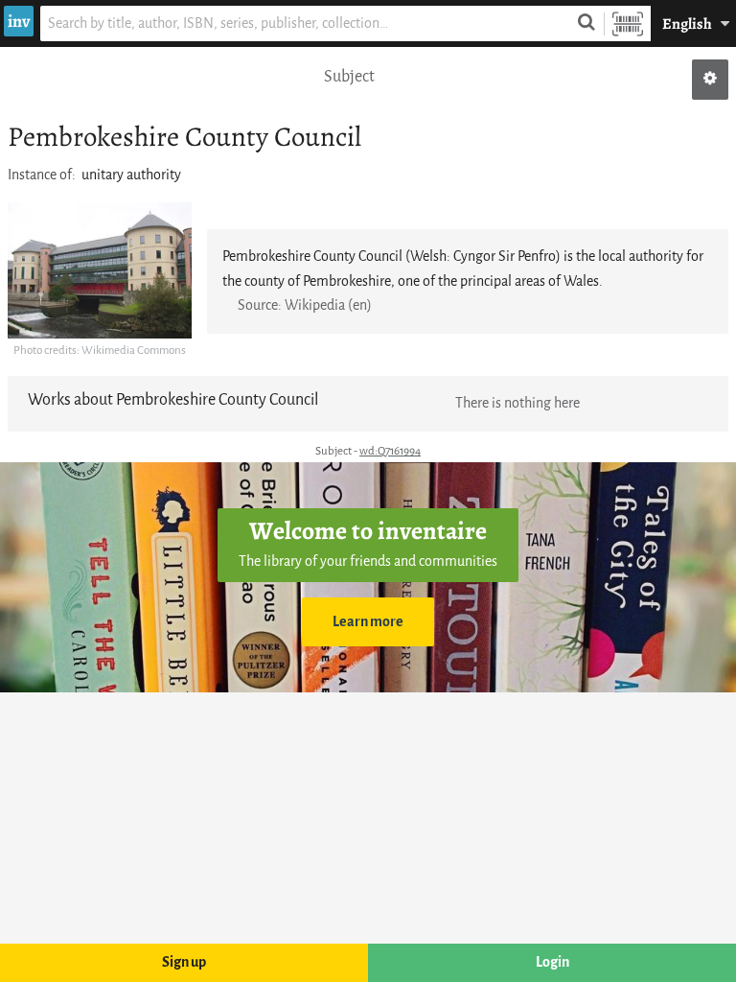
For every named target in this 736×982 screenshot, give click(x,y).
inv (19, 21)
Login (552, 962)
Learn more (368, 622)
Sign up (184, 962)
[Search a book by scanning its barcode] (628, 23)
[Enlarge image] (100, 270)
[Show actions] (710, 79)
